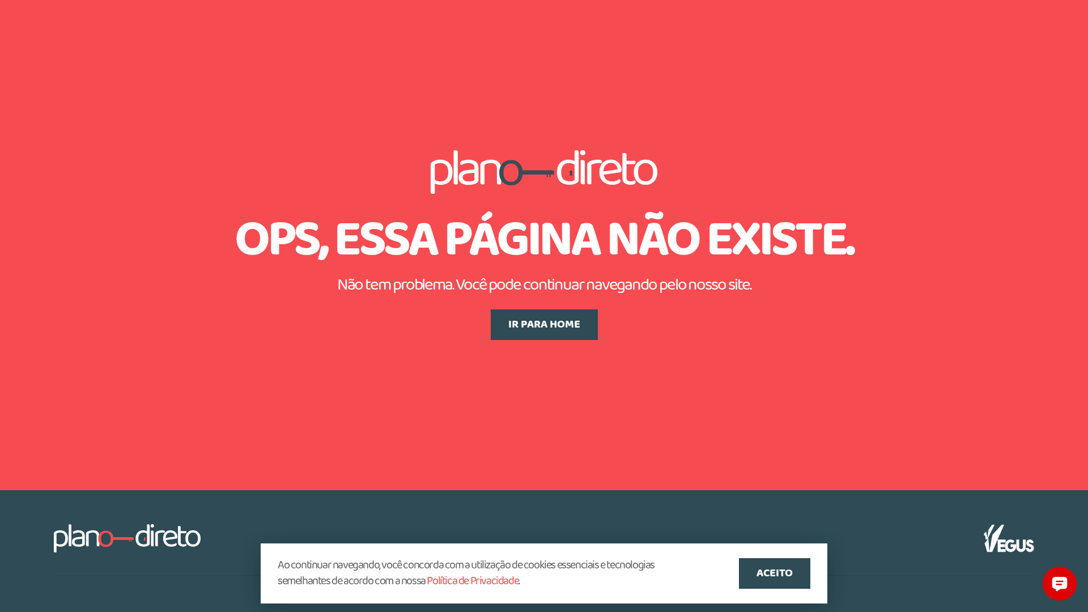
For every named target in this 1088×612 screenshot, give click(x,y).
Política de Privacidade (472, 581)
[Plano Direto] (127, 538)
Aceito (774, 573)
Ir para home (544, 324)
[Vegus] (1009, 538)
